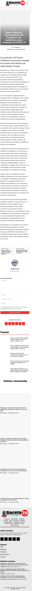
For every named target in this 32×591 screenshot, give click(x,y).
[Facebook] (6, 323)
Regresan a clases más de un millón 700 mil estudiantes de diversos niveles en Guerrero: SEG (19, 339)
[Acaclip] (18, 539)
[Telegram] (23, 323)
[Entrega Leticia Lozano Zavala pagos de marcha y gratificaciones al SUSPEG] (4, 362)
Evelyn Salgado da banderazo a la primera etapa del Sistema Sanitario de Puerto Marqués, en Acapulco (19, 370)
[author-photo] (1, 413)
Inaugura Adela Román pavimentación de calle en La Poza (21, 251)
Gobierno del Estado (5, 566)
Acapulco (14, 29)
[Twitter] (9, 323)
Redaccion (17, 47)
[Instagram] (6, 539)
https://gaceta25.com (15, 271)
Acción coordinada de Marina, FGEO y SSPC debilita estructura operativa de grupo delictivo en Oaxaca (19, 347)
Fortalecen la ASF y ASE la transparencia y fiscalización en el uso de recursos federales (18, 355)
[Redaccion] (14, 262)
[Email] (20, 323)
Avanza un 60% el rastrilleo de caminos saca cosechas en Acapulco (6, 252)
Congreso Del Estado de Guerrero (8, 579)
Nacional (2, 573)
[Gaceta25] (15, 3)
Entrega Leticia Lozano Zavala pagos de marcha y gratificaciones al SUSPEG (19, 362)
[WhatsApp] (16, 323)
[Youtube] (14, 539)
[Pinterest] (13, 323)
